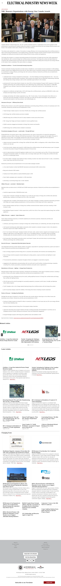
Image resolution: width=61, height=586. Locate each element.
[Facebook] (27, 560)
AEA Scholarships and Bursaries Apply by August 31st (30, 514)
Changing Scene (6, 433)
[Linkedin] (33, 560)
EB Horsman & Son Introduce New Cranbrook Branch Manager (44, 451)
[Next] (59, 334)
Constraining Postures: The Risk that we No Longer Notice (49, 417)
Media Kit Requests (45, 547)
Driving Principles (15, 544)
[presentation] (9, 332)
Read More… (12, 379)
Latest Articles (4, 9)
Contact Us (45, 549)
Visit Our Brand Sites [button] (30, 557)
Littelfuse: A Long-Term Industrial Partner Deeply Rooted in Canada (9, 339)
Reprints (45, 542)
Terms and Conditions (45, 545)
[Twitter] (30, 560)
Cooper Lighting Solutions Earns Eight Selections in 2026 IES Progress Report (49, 510)
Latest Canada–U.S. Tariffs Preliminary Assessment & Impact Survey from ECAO (31, 426)
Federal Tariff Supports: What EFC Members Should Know (30, 417)
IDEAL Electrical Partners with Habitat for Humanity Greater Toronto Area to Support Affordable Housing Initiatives (43, 485)
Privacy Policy (45, 544)
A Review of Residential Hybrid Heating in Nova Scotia (49, 425)
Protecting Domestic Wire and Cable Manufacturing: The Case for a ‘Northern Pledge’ (51, 340)
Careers (15, 547)
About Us (15, 542)
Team (15, 545)
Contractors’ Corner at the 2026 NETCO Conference (49, 503)
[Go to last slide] (2, 334)
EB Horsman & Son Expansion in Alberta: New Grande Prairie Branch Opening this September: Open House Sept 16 (15, 485)
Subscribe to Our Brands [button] (30, 553)
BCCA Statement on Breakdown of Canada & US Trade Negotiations (44, 400)
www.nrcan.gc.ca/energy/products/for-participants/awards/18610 (28, 318)
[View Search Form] (2, 3)
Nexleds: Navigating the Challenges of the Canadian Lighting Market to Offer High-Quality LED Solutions (30, 340)
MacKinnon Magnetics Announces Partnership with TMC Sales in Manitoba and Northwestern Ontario (16, 451)
